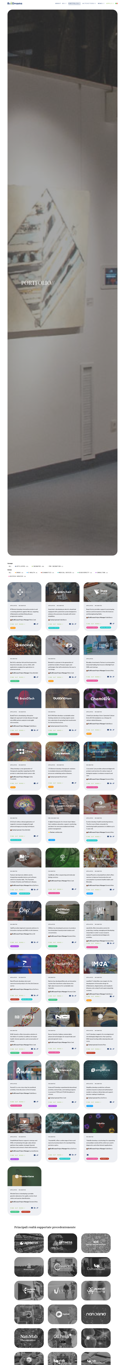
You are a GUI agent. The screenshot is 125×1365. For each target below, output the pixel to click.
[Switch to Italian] (116, 3)
